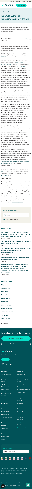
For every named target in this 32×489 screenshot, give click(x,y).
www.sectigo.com (17, 202)
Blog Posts (5, 285)
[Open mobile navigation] (29, 5)
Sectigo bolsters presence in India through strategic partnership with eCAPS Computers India (16, 250)
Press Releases (6, 305)
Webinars (4, 315)
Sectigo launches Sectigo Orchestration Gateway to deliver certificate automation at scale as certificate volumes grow (15, 234)
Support (18, 1)
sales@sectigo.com (22, 422)
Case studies (4, 420)
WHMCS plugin (21, 392)
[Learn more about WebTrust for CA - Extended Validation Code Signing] (14, 458)
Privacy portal (13, 485)
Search (12, 1)
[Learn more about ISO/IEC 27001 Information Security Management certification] (30, 458)
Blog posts (4, 409)
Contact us (20, 411)
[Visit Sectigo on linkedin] (6, 364)
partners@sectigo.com (23, 427)
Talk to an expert (16, 344)
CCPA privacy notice (23, 483)
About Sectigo (20, 400)
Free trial (28, 1)
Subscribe (5, 359)
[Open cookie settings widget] (3, 486)
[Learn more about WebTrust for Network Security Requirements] (2, 458)
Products (4, 371)
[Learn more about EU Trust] (26, 458)
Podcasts (4, 302)
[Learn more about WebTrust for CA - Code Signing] (22, 458)
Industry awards (21, 408)
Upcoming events (5, 422)
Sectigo (3, 56)
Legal (19, 485)
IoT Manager (21, 66)
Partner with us (21, 374)
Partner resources (21, 386)
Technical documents (6, 417)
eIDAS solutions (5, 398)
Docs (23, 1)
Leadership (20, 403)
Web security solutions (23, 384)
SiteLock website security (7, 386)
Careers (19, 406)
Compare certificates (6, 377)
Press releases (5, 414)
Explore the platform (16, 338)
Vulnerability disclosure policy (8, 483)
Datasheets (5, 291)
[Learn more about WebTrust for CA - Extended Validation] (10, 458)
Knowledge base (5, 411)
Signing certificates (6, 384)
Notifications (5, 298)
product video (5, 175)
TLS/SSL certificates (6, 374)
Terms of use (4, 480)
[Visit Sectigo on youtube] (10, 364)
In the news (4, 406)
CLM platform (20, 377)
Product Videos (6, 308)
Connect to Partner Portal (23, 389)
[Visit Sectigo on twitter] (2, 364)
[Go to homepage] (7, 5)
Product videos (5, 436)
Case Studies (5, 288)
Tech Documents (7, 312)
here (2, 171)
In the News (5, 295)
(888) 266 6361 (8, 448)
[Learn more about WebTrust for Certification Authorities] (6, 458)
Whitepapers (5, 318)
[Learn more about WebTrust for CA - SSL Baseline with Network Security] (18, 458)
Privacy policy (12, 480)
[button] (28, 485)
